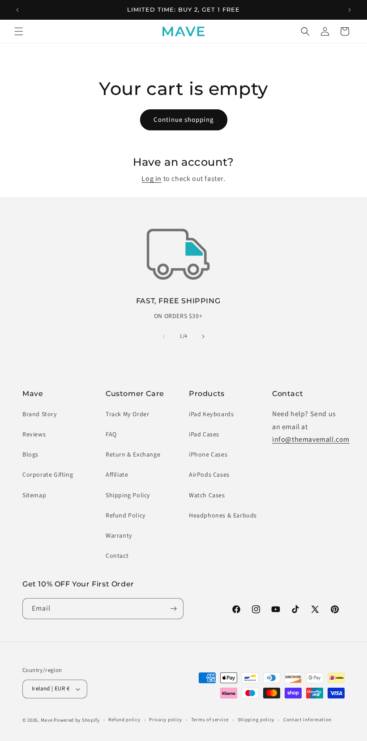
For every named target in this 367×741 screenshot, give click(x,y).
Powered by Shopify (77, 720)
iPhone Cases (208, 454)
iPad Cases (204, 434)
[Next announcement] (349, 10)
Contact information (307, 719)
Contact (117, 555)
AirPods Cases (209, 474)
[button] (19, 31)
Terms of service (210, 719)
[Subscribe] (173, 608)
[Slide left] (164, 336)
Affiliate (117, 474)
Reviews (34, 434)
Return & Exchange (133, 454)
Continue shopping (184, 120)
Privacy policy (165, 719)
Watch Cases (207, 495)
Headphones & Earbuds (223, 515)
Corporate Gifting (47, 474)
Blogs (30, 454)
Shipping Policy (128, 495)
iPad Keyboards (211, 414)
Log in (151, 179)
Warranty (119, 535)
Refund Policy (126, 515)
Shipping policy (256, 719)
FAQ (111, 434)
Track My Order (127, 414)
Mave (47, 720)
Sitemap (34, 495)
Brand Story (39, 414)
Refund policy (124, 719)
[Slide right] (203, 336)
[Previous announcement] (17, 10)
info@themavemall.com (311, 439)
